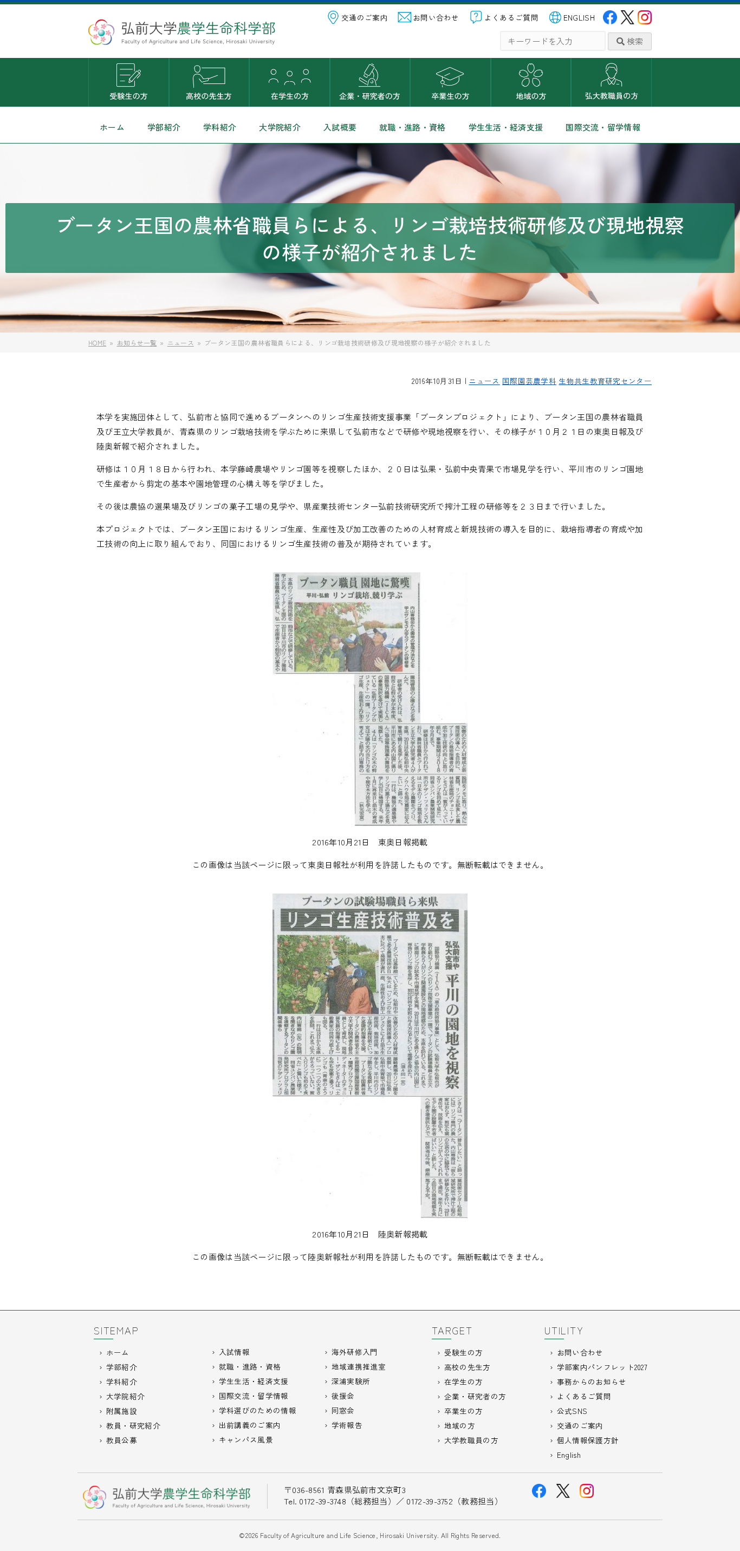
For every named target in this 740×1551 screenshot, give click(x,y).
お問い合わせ (436, 17)
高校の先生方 (209, 82)
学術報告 (347, 1424)
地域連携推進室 (359, 1366)
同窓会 (343, 1410)
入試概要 (339, 127)
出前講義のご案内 (250, 1424)
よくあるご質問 (511, 17)
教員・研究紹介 (133, 1425)
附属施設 (121, 1410)
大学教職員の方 (611, 82)
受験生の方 (128, 82)
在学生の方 (289, 82)
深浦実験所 (351, 1381)
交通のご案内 (364, 17)
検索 (634, 41)
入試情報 (234, 1351)
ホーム (112, 127)
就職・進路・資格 (412, 127)
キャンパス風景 (246, 1439)
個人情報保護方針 (588, 1440)
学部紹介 (163, 127)
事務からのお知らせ (592, 1381)
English (569, 1454)
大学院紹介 (280, 127)
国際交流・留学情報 (603, 127)
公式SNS (572, 1410)
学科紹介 (219, 127)
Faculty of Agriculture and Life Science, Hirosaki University (348, 1535)
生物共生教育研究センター (605, 380)
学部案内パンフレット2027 (602, 1366)
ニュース (484, 380)
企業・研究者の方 (370, 82)
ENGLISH (579, 17)
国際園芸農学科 (529, 380)
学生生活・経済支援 (506, 127)
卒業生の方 (450, 82)
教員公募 (121, 1440)
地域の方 (531, 82)
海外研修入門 (355, 1351)
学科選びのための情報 (257, 1410)
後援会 (343, 1395)
